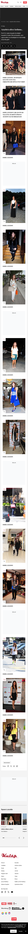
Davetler (6, 6)
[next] (23, 838)
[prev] (19, 838)
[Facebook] (5, 892)
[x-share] (5, 46)
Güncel (2, 6)
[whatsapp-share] (8, 46)
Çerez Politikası (19, 926)
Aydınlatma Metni (12, 927)
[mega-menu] (20, 2)
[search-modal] (18, 2)
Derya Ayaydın (7, 762)
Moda (24, 6)
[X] (8, 892)
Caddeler (11, 6)
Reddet (21, 931)
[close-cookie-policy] (26, 931)
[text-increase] (14, 46)
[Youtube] (12, 892)
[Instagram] (2, 892)
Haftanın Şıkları (18, 6)
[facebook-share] (2, 46)
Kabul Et (13, 931)
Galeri (7, 21)
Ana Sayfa (3, 21)
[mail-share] (11, 46)
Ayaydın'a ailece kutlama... (15, 21)
